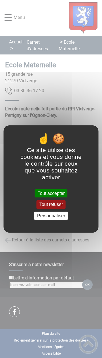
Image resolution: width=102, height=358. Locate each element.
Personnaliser (51, 215)
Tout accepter (51, 193)
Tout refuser (51, 204)
